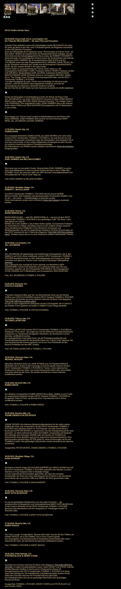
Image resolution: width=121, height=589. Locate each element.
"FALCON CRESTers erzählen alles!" (20, 301)
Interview (8, 263)
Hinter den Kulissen (65, 146)
